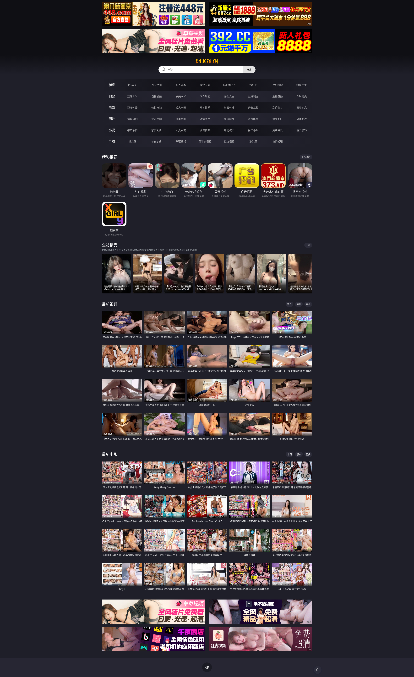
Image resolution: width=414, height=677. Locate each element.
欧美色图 (181, 119)
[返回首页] (317, 670)
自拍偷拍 (156, 96)
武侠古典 (205, 130)
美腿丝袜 (229, 119)
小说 (112, 130)
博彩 (112, 85)
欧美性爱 (205, 107)
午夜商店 (156, 141)
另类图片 (301, 119)
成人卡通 (181, 107)
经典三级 (253, 107)
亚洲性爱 (132, 107)
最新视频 (109, 304)
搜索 (249, 69)
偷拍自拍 (156, 107)
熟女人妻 (229, 96)
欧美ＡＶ (181, 96)
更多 (308, 304)
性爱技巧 (301, 130)
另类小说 (253, 130)
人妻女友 (181, 130)
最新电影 (109, 454)
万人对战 (181, 85)
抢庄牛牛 (301, 85)
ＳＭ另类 (301, 96)
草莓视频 (181, 141)
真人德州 (156, 85)
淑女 (299, 454)
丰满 (289, 454)
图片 (112, 119)
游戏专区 (205, 85)
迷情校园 (229, 130)
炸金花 (253, 85)
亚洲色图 (156, 119)
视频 (112, 96)
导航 (112, 141)
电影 (112, 107)
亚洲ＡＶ (132, 96)
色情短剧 (277, 141)
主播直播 (277, 96)
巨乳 (299, 304)
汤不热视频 (204, 141)
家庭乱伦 (156, 130)
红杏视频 (229, 141)
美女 (289, 304)
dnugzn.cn (207, 61)
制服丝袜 (229, 107)
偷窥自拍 (132, 119)
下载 (308, 245)
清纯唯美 (253, 119)
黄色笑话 (277, 130)
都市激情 (132, 130)
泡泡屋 (253, 141)
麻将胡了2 (229, 85)
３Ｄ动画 (205, 96)
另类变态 (301, 107)
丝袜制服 (253, 96)
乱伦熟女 (277, 107)
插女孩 (132, 141)
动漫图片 (205, 119)
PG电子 (132, 85)
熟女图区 (277, 119)
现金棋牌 (277, 85)
